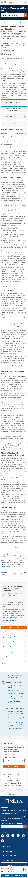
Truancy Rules (7, 117)
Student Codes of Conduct (11, 102)
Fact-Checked (7, 54)
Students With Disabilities (13, 783)
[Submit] (25, 826)
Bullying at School (9, 124)
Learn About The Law (11, 22)
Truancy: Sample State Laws (16, 732)
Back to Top (15, 794)
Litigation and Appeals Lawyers (10, 637)
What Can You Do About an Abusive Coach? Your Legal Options (15, 713)
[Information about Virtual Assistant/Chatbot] (13, 872)
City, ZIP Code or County (10, 757)
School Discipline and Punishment (13, 109)
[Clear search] (23, 760)
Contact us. (16, 813)
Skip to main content (14, 2)
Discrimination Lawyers (8, 652)
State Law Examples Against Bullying (16, 718)
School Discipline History (15, 728)
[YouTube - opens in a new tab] (7, 835)
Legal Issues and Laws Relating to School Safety (16, 697)
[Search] (25, 2)
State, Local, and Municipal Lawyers (11, 647)
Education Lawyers (6, 632)
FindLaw (3, 22)
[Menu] (2, 2)
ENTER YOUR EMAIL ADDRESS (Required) (11, 823)
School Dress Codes (13, 690)
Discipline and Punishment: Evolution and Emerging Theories (15, 724)
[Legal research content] (25, 860)
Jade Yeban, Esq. (7, 43)
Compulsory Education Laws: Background (16, 702)
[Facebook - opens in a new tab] (2, 835)
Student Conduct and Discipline (15, 785)
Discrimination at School (12, 780)
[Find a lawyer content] (25, 851)
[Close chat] (25, 869)
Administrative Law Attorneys (9, 642)
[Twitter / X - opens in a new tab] (12, 835)
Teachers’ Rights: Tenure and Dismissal (16, 686)
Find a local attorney (10, 620)
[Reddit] (23, 835)
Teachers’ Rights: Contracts (15, 693)
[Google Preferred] (2, 840)
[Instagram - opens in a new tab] (18, 835)
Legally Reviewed (8, 51)
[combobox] (14, 760)
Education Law (21, 22)
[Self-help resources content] (25, 856)
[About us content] (25, 846)
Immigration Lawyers (7, 657)
